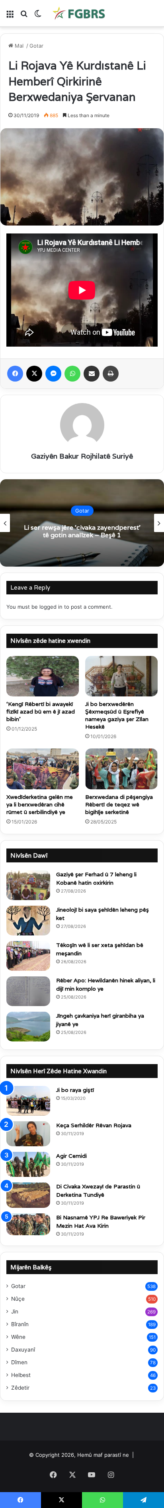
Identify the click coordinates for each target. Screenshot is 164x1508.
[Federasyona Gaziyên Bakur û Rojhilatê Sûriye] (79, 13)
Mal (19, 45)
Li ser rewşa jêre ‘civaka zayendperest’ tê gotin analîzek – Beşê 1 (82, 531)
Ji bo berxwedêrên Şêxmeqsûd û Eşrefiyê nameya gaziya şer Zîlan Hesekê (116, 715)
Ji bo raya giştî (75, 1089)
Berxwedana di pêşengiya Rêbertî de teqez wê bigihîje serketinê (119, 804)
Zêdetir (20, 1388)
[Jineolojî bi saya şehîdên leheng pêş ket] (28, 920)
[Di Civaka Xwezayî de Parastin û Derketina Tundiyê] (28, 1195)
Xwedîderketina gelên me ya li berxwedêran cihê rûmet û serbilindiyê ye (39, 804)
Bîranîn (20, 1324)
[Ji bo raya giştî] (28, 1101)
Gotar (36, 45)
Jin (14, 1311)
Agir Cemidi (71, 1155)
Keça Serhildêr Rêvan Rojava (93, 1125)
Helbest (21, 1375)
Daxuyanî (23, 1349)
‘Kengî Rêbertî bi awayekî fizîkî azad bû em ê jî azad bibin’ (40, 711)
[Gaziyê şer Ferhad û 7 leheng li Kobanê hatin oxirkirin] (28, 885)
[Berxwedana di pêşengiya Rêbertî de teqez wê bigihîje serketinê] (121, 768)
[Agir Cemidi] (28, 1164)
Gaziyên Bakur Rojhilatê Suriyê (82, 456)
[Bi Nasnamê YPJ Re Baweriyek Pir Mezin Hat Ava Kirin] (28, 1224)
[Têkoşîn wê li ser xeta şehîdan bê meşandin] (28, 956)
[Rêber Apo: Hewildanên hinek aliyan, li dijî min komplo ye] (28, 991)
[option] (82, 523)
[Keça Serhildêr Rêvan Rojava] (28, 1133)
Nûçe (18, 1299)
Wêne (18, 1337)
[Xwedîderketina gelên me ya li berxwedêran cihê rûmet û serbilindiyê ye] (42, 768)
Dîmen (19, 1362)
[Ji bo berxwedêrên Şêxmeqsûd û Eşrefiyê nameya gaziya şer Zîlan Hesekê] (121, 676)
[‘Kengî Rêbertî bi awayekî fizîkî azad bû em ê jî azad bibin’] (42, 676)
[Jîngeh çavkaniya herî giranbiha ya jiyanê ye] (28, 1026)
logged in (50, 607)
